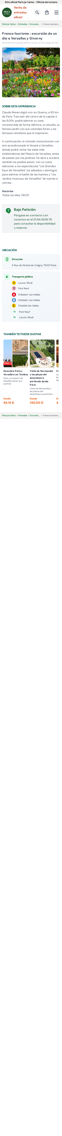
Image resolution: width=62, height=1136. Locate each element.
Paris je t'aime (9, 24)
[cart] (46, 12)
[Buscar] (37, 12)
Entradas (22, 24)
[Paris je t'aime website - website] (7, 12)
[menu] (56, 12)
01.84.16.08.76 (42, 219)
